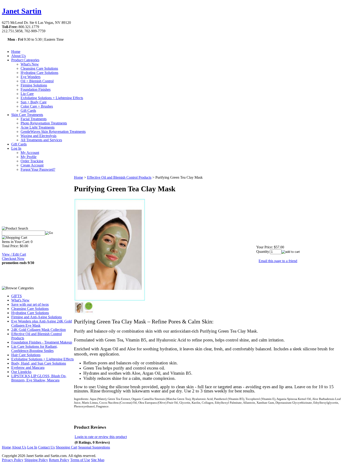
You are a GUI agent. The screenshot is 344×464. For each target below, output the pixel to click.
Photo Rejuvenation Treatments (44, 123)
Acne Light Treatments (38, 127)
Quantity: (263, 252)
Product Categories (25, 60)
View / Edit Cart (14, 254)
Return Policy (59, 460)
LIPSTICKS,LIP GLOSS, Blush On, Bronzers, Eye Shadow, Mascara (38, 378)
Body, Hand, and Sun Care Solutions (38, 363)
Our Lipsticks (21, 372)
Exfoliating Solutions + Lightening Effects (52, 98)
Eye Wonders (30, 77)
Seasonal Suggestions (94, 447)
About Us (18, 56)
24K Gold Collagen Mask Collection (38, 330)
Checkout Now (13, 259)
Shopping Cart (66, 447)
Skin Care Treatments (27, 115)
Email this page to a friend (278, 261)
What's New (30, 64)
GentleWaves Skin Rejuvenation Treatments (53, 132)
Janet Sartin (21, 11)
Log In (16, 148)
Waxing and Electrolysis (38, 136)
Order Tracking (32, 161)
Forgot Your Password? (38, 169)
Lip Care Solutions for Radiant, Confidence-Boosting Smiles (34, 348)
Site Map (97, 460)
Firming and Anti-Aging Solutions (36, 317)
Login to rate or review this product (101, 437)
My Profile (29, 157)
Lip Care (27, 94)
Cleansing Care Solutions (39, 68)
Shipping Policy (36, 460)
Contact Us (46, 447)
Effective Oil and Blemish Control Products (119, 177)
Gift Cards (28, 110)
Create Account (32, 165)
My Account (30, 153)
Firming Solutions (34, 85)
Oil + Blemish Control (37, 81)
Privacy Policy (12, 460)
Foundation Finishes (36, 89)
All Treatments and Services (41, 140)
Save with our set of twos (30, 304)
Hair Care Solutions (25, 355)
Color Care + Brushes (37, 106)
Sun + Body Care (34, 102)
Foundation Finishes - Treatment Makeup (41, 342)
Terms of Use (80, 460)
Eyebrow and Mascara (27, 368)
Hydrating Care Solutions (39, 73)
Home (15, 52)
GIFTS (16, 296)
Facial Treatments (34, 119)
